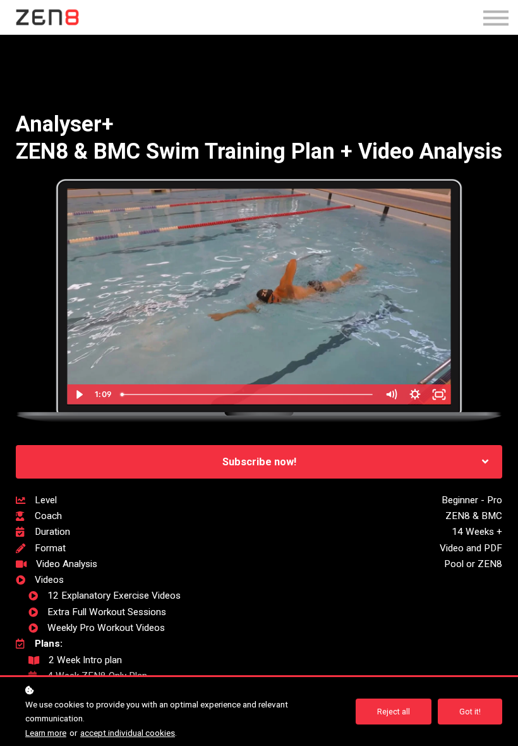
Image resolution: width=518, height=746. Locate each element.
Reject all (393, 711)
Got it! (470, 711)
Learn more (45, 733)
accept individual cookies (127, 733)
